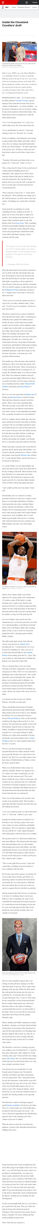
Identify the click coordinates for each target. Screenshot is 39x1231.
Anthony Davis (25, 644)
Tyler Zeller (11, 1058)
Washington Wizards (12, 290)
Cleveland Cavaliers (22, 100)
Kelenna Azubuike (12, 1105)
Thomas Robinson (14, 718)
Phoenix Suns (25, 455)
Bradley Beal (30, 394)
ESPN (11, 2)
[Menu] (3, 2)
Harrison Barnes (16, 397)
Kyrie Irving (19, 223)
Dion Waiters (24, 386)
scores (35, 2)
